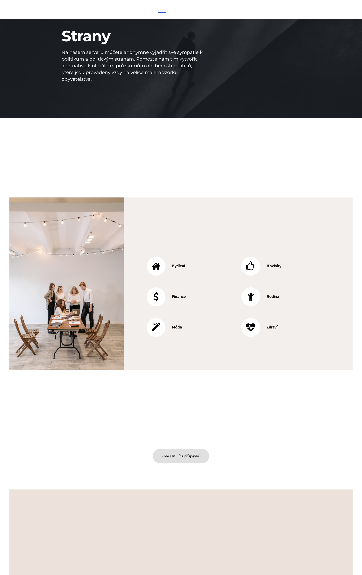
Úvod (162, 9)
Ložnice (262, 9)
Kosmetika (181, 9)
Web (225, 9)
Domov (280, 9)
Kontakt (299, 9)
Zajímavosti (205, 9)
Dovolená (242, 9)
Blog (317, 9)
